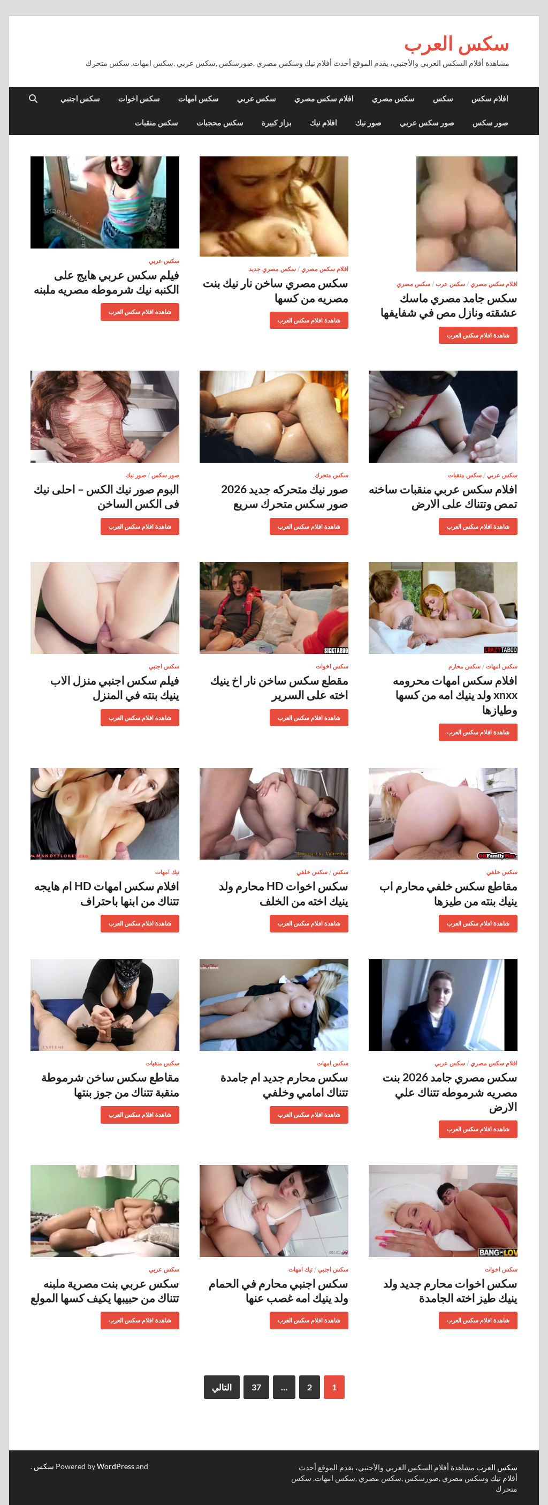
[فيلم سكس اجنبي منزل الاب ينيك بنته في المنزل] (105, 608)
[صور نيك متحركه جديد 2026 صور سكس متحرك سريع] (274, 417)
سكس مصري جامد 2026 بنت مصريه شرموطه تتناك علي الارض (450, 1091)
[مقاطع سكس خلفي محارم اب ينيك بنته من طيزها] (443, 814)
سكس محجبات (219, 122)
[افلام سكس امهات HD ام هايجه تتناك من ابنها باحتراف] (105, 814)
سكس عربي (256, 98)
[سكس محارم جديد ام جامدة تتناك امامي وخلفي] (274, 1005)
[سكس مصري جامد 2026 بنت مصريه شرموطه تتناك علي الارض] (443, 1005)
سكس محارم (464, 666)
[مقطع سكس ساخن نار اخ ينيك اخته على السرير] (274, 608)
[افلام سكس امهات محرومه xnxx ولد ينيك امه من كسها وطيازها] (443, 608)
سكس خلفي (501, 872)
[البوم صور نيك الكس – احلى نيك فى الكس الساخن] (105, 417)
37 (256, 1387)
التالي (222, 1387)
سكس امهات (198, 98)
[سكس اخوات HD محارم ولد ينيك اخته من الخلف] (274, 814)
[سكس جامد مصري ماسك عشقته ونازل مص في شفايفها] (443, 214)
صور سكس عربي (427, 122)
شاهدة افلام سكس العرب (482, 333)
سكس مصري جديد (272, 269)
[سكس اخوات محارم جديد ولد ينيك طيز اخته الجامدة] (443, 1211)
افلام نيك (323, 122)
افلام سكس (489, 98)
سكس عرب (450, 284)
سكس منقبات (156, 122)
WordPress (115, 1466)
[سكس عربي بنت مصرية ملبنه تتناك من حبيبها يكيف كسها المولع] (105, 1211)
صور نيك (368, 122)
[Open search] (33, 99)
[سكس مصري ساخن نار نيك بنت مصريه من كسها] (274, 206)
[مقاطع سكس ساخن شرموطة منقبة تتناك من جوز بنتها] (105, 1005)
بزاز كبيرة (277, 122)
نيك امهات (167, 872)
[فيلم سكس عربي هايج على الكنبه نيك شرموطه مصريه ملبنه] (105, 202)
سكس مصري (393, 98)
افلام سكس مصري (324, 98)
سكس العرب (456, 43)
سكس (443, 98)
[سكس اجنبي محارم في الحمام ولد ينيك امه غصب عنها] (274, 1211)
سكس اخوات (139, 98)
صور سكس (490, 122)
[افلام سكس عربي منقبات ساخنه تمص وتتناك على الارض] (443, 417)
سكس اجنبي (80, 98)
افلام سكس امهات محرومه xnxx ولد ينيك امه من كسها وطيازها (455, 694)
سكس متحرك (331, 475)
